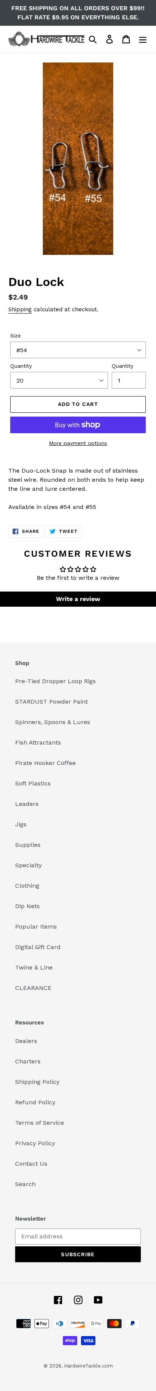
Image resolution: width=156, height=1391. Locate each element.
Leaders (27, 803)
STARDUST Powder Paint (51, 701)
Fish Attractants (38, 742)
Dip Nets (27, 906)
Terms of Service (39, 1122)
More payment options (78, 443)
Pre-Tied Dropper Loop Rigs (55, 681)
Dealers (26, 1040)
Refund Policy (35, 1102)
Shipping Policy (37, 1081)
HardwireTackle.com (88, 1366)
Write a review (78, 599)
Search (25, 1184)
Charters (28, 1061)
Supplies (28, 844)
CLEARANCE (33, 987)
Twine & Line (34, 967)
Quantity (21, 366)
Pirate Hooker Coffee (45, 763)
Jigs (21, 824)
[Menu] (142, 39)
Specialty (28, 865)
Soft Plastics (33, 783)
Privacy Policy (35, 1143)
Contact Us (31, 1163)
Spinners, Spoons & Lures (52, 722)
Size (15, 336)
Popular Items (36, 926)
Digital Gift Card (38, 947)
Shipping (20, 309)
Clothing (27, 885)
